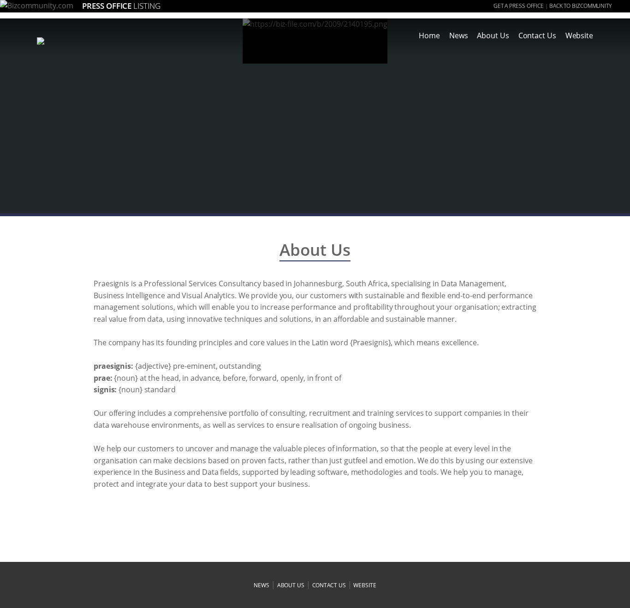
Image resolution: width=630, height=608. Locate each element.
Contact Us (537, 35)
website (364, 585)
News (458, 35)
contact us (329, 585)
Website (579, 35)
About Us (493, 35)
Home (429, 35)
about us (290, 585)
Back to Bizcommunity (580, 6)
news (261, 585)
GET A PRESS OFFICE (518, 6)
